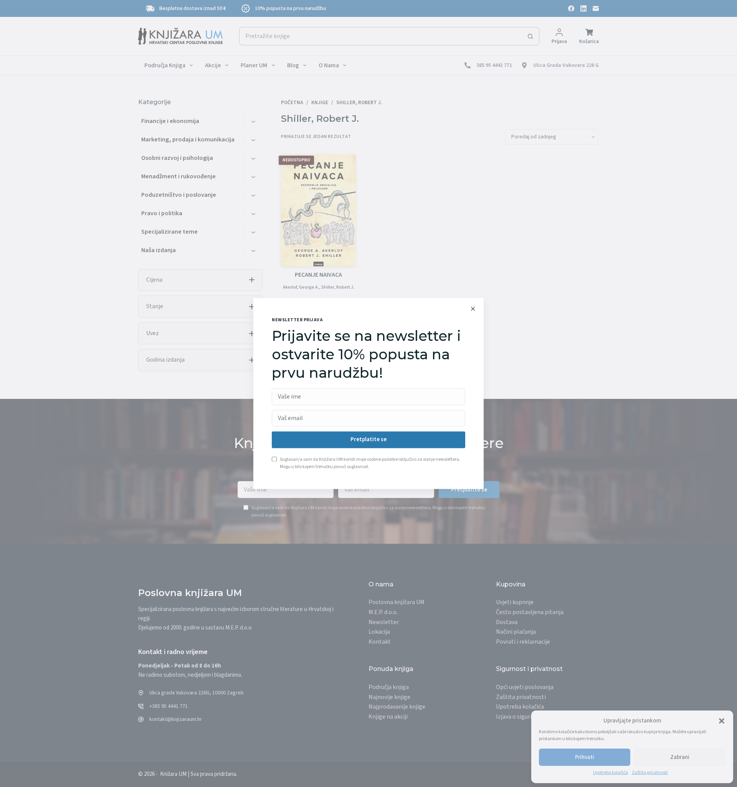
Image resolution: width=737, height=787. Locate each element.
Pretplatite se (368, 440)
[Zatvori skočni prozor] (473, 308)
